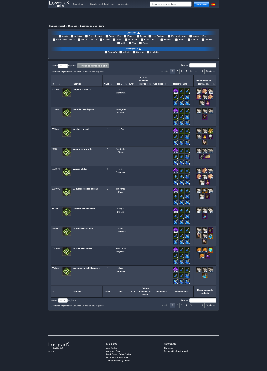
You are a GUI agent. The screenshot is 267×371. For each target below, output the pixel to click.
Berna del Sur (115, 36)
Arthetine (78, 36)
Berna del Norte (96, 36)
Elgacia (130, 36)
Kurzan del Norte (179, 36)
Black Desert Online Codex (118, 354)
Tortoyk (208, 39)
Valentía (126, 52)
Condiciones (159, 84)
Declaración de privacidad (176, 351)
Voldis (123, 43)
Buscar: (184, 65)
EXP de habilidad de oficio (143, 80)
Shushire (195, 39)
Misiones (72, 26)
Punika (119, 39)
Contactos (168, 348)
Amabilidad (155, 52)
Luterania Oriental (89, 39)
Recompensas (180, 84)
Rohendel (168, 39)
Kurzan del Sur (199, 36)
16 (202, 71)
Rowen (182, 39)
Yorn (134, 43)
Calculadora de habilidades (102, 4)
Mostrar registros (63, 65)
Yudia (145, 43)
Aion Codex (111, 348)
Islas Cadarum (158, 36)
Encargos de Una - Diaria (92, 26)
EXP (131, 84)
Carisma (140, 52)
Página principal (57, 26)
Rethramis (133, 39)
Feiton (143, 36)
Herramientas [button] (123, 4)
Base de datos (79, 4)
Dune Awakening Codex (117, 357)
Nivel (106, 84)
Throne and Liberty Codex (118, 360)
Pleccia (106, 39)
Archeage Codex (114, 351)
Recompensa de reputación (203, 82)
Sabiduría (112, 52)
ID (53, 84)
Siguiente (210, 71)
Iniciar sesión (201, 4)
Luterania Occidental (65, 39)
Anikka (65, 36)
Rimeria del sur (151, 39)
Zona (119, 84)
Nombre (77, 84)
